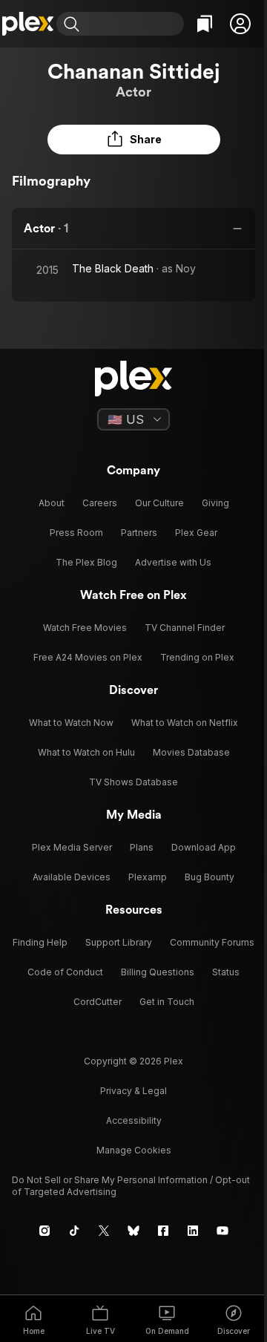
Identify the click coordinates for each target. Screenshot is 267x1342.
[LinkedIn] (193, 1231)
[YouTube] (222, 1231)
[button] (240, 24)
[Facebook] (163, 1231)
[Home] (28, 24)
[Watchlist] (205, 24)
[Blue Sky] (133, 1231)
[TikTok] (74, 1231)
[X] (104, 1231)
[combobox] (133, 24)
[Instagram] (44, 1231)
